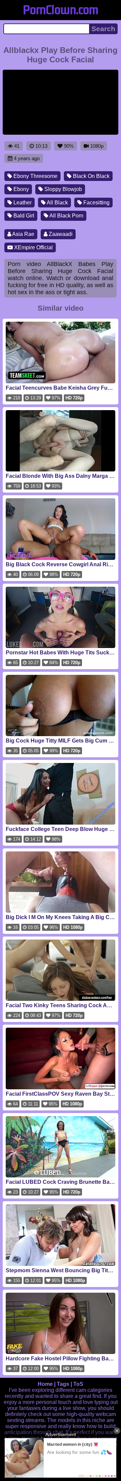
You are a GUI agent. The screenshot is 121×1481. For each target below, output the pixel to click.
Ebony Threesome (34, 176)
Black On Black (91, 176)
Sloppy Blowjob (62, 189)
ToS (78, 1384)
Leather (22, 202)
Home (45, 1384)
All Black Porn (65, 215)
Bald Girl (23, 215)
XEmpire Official (33, 247)
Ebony (20, 189)
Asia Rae (22, 234)
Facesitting (96, 202)
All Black (57, 202)
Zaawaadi (60, 234)
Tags (63, 1384)
